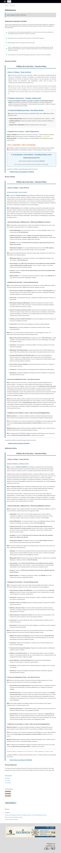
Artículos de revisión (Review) (11, 819)
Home (6, 5)
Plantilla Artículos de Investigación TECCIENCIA (22, 171)
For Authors (7, 780)
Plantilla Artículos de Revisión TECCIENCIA (19, 443)
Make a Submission (10, 802)
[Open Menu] (4, 1)
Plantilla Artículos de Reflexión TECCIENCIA (21, 760)
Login (8, 15)
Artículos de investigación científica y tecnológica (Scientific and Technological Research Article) (25, 815)
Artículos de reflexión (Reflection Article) (14, 817)
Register (13, 15)
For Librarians (8, 782)
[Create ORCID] (46, 136)
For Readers (7, 778)
